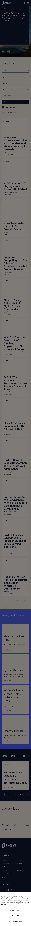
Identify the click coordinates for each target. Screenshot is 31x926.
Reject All (15, 916)
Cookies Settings (15, 910)
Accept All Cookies (15, 921)
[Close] (29, 894)
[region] (15, 909)
